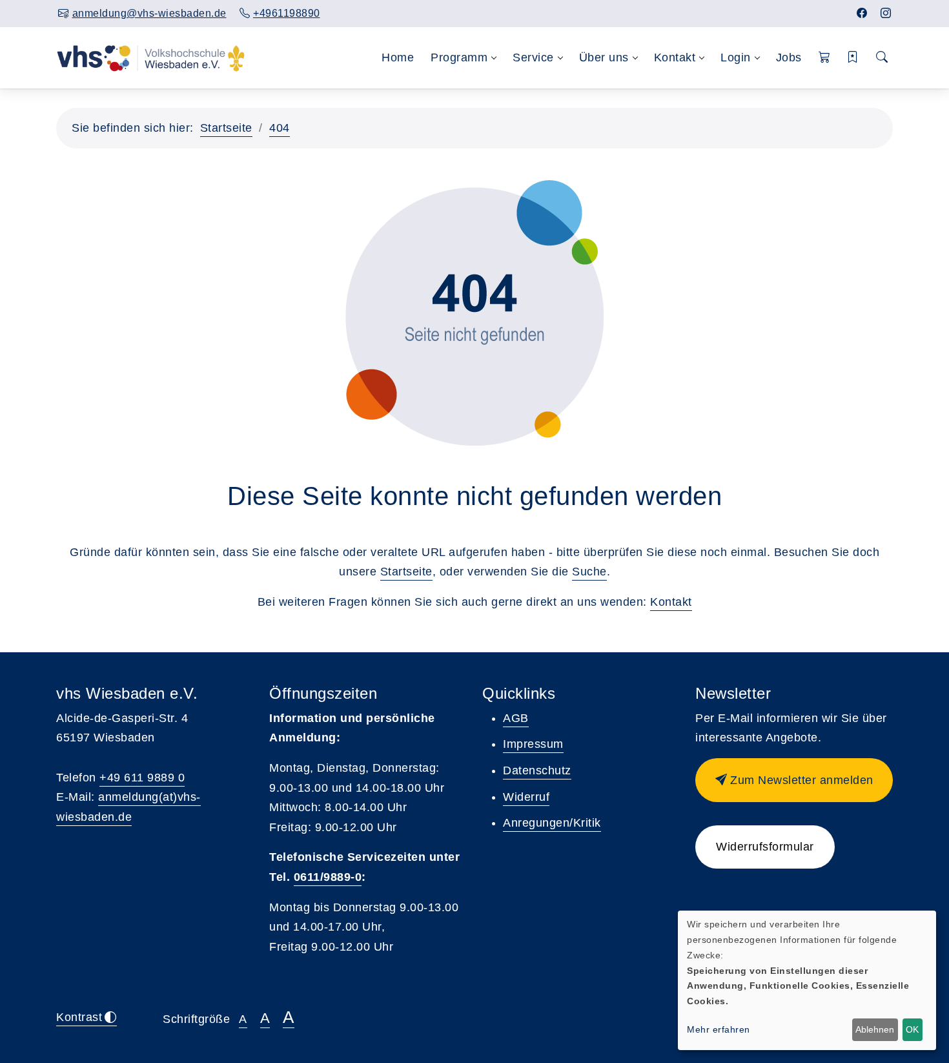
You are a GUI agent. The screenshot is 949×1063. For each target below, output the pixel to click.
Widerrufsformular (765, 846)
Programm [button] (459, 57)
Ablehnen (874, 1029)
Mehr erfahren (718, 1029)
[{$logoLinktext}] (150, 57)
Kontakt (671, 601)
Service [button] (533, 57)
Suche (589, 571)
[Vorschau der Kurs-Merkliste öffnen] (853, 57)
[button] (824, 57)
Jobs (789, 57)
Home (398, 57)
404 (279, 127)
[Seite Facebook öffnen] (862, 13)
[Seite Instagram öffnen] (886, 13)
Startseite (226, 127)
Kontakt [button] (675, 57)
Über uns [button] (604, 57)
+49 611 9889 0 (142, 777)
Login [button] (735, 57)
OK (912, 1029)
